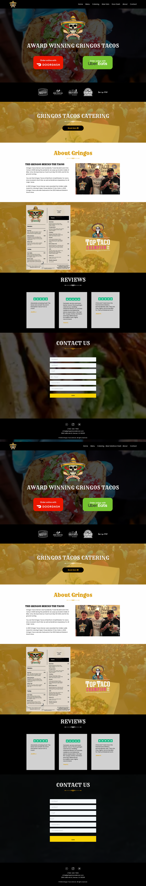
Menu (87, 4)
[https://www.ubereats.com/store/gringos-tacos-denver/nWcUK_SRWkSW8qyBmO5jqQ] (98, 62)
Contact (133, 4)
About (125, 4)
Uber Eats (105, 4)
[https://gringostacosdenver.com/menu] (48, 237)
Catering (95, 4)
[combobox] (52, 377)
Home (80, 4)
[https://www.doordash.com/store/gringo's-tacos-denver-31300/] (48, 62)
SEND (73, 839)
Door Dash (116, 4)
